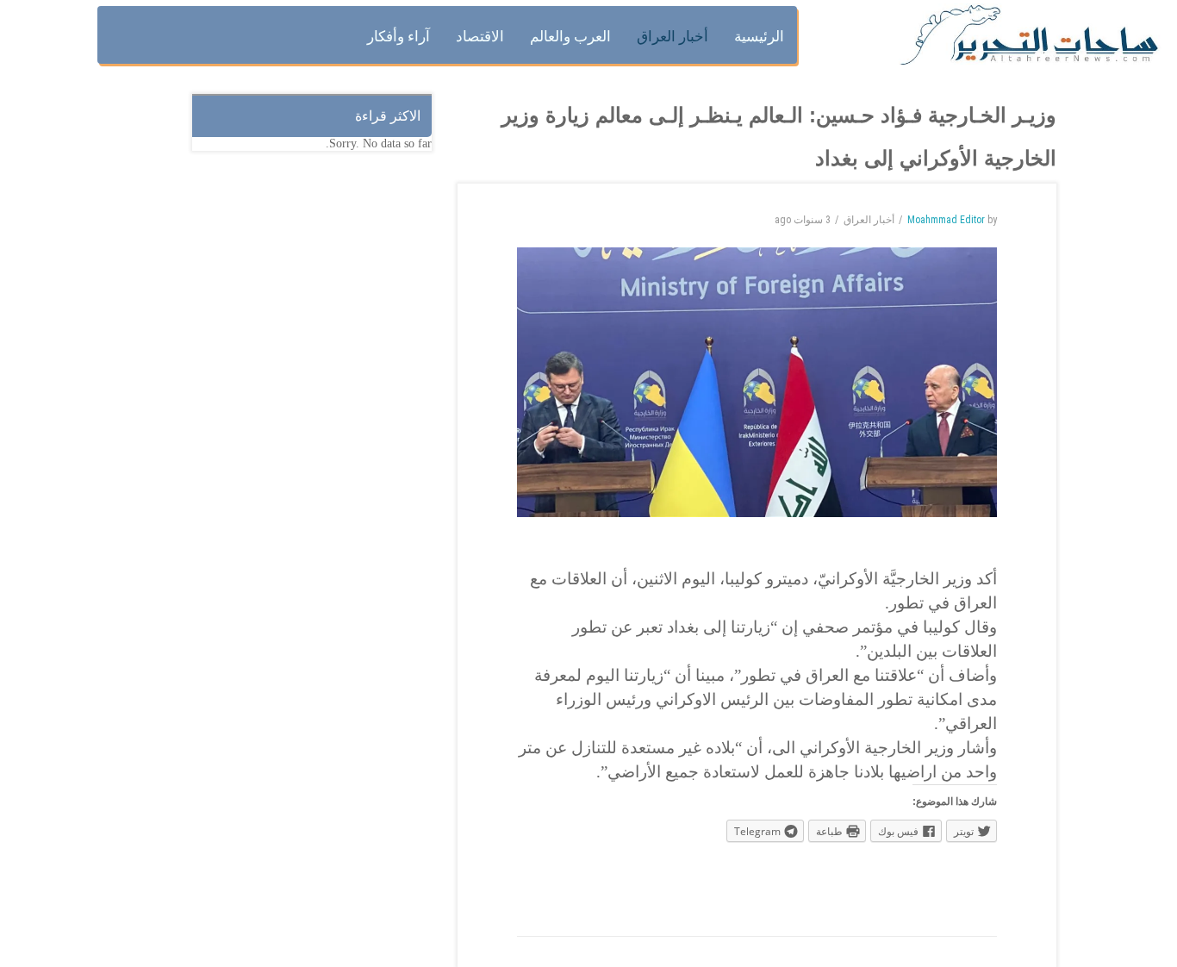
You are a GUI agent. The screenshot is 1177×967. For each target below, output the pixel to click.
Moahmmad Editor (946, 220)
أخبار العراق (869, 220)
